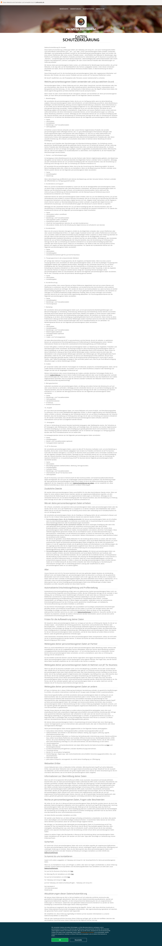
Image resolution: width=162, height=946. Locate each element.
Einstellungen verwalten (87, 932)
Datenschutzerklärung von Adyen (83, 483)
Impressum (100, 9)
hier (108, 745)
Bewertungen (75, 9)
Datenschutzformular (84, 612)
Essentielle (78, 940)
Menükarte (64, 9)
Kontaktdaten (88, 9)
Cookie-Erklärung (55, 375)
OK (60, 940)
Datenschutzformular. (51, 868)
